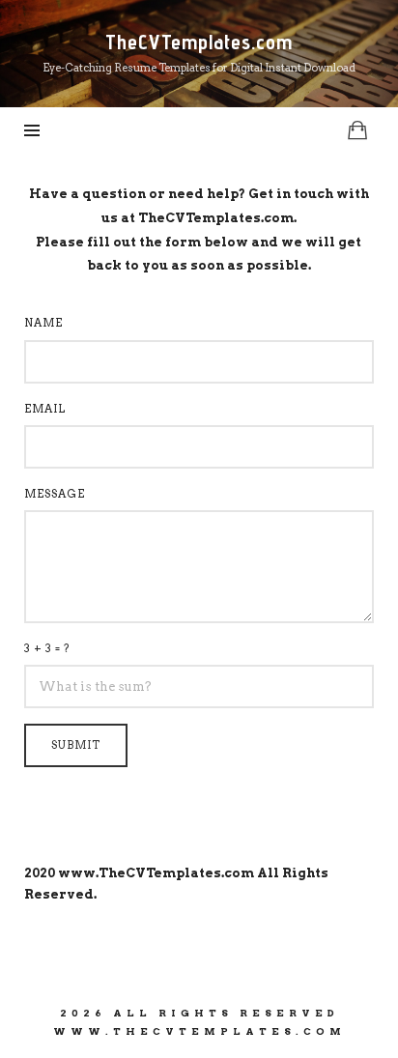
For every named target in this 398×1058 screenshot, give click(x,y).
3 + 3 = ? (47, 648)
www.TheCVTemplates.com (156, 873)
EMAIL (45, 408)
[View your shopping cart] (357, 130)
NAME (43, 322)
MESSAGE (54, 493)
